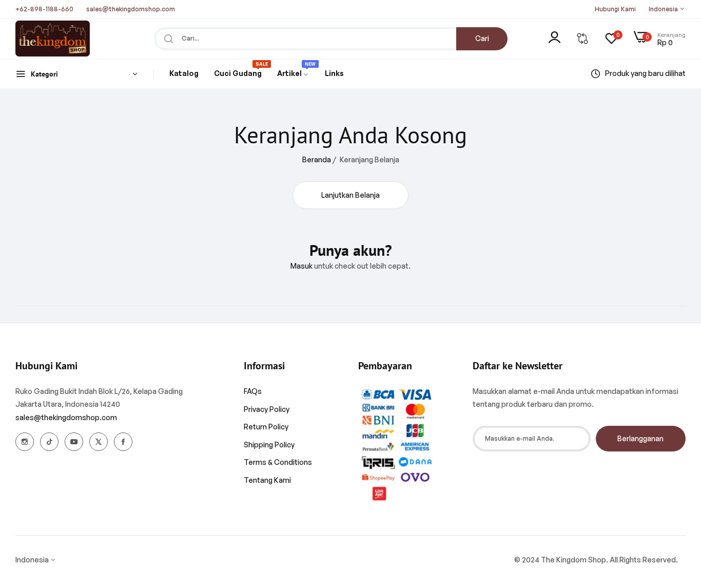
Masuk (301, 265)
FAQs (253, 391)
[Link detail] (24, 441)
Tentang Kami (267, 480)
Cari (482, 38)
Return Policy (266, 426)
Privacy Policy (266, 409)
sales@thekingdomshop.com (66, 417)
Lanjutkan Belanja (350, 195)
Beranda (316, 159)
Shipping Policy (269, 444)
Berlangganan (640, 438)
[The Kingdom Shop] (52, 38)
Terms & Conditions (278, 462)
